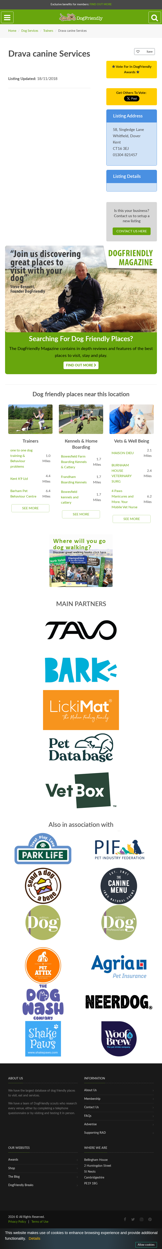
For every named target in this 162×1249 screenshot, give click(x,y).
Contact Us (91, 1107)
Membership (92, 1098)
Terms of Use (39, 1221)
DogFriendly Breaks (20, 1185)
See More (30, 508)
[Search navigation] (154, 17)
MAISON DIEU (123, 453)
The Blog (14, 1176)
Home (12, 30)
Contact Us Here (131, 231)
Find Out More (101, 4)
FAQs (87, 1116)
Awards (13, 1159)
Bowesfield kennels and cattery (69, 497)
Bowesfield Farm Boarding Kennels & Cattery (74, 462)
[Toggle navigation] (7, 17)
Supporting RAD (95, 1132)
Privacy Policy (17, 1221)
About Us (90, 1090)
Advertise (90, 1124)
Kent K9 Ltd (19, 478)
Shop (11, 1168)
